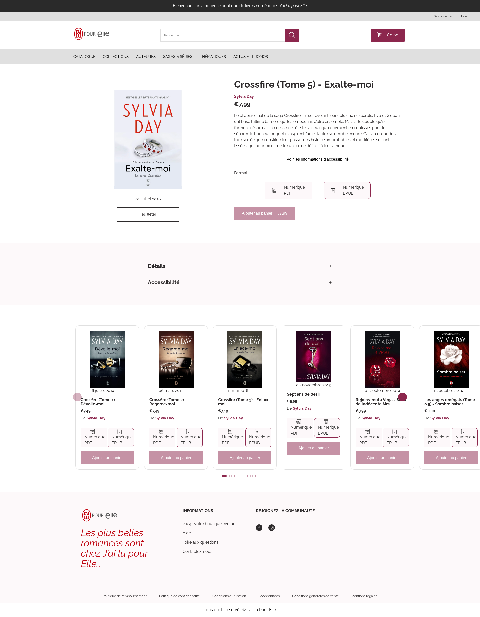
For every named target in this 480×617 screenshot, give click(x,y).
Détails (157, 266)
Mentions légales (365, 596)
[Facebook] (259, 527)
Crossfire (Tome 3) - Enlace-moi (245, 402)
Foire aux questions (200, 542)
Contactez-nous (197, 551)
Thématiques (213, 56)
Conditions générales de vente (315, 596)
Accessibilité (164, 282)
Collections (116, 56)
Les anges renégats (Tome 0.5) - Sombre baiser (449, 402)
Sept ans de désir (303, 394)
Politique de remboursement (125, 596)
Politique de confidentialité (179, 596)
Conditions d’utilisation (229, 596)
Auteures (146, 56)
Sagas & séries (177, 56)
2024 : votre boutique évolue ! (210, 523)
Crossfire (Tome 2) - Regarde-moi (168, 402)
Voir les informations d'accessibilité (318, 159)
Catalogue (85, 56)
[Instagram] (271, 527)
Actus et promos (251, 56)
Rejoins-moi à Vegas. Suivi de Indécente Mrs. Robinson (381, 402)
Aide (187, 533)
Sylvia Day (244, 96)
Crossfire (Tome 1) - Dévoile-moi (99, 402)
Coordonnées (269, 596)
